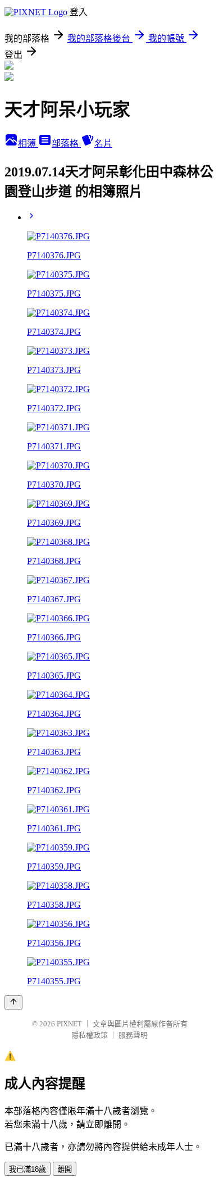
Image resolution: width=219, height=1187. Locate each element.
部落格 (66, 143)
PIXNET (69, 1024)
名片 (103, 143)
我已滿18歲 (27, 1169)
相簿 (28, 143)
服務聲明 (133, 1035)
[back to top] (13, 1002)
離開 (64, 1169)
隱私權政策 (89, 1035)
